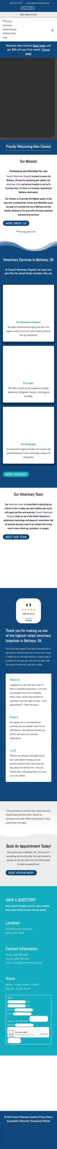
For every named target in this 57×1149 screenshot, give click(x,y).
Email (10, 1009)
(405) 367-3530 (16, 3)
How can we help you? (18, 1021)
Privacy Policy (45, 1117)
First (28, 1001)
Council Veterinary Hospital (18, 176)
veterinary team (16, 504)
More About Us (16, 223)
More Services (16, 474)
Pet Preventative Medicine (28, 322)
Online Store (27, 8)
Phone (10, 1013)
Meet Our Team (16, 537)
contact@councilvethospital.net (38, 3)
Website (11, 1024)
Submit (14, 1040)
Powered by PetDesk (40, 1121)
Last (28, 1005)
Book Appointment (21, 873)
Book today (39, 45)
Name (11, 997)
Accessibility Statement (18, 1121)
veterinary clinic (13, 184)
